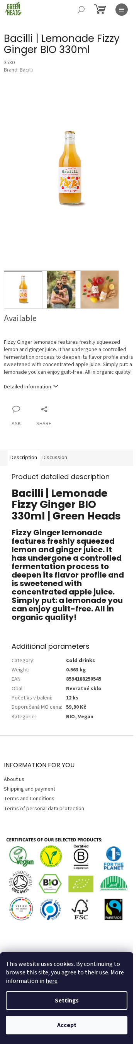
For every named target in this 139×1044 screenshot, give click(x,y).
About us (14, 779)
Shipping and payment (29, 789)
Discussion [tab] (54, 457)
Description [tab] (23, 457)
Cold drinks (80, 660)
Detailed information (27, 387)
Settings (67, 1000)
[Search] (81, 9)
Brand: (18, 70)
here (52, 981)
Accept (66, 1025)
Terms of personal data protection (44, 809)
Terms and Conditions (29, 799)
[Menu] (121, 9)
